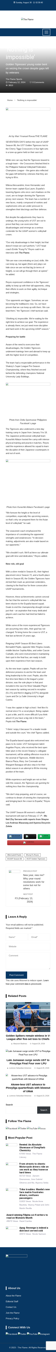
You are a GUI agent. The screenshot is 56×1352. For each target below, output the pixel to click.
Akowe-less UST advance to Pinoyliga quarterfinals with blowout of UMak (28, 1088)
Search (9, 1104)
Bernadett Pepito (14, 855)
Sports (9, 43)
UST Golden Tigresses (36, 859)
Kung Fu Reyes (33, 855)
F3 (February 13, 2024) (24, 898)
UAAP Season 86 (15, 859)
